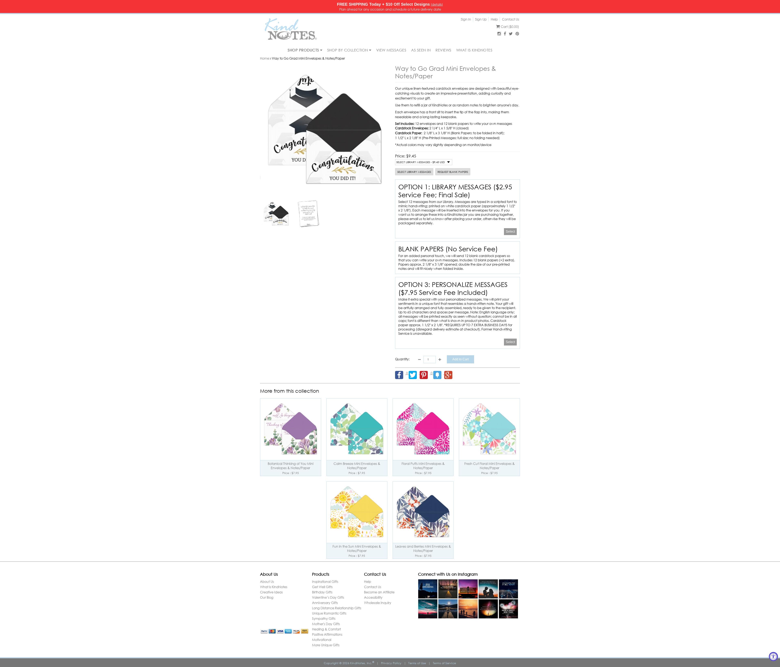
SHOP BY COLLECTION (348, 50)
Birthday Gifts (322, 592)
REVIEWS (443, 50)
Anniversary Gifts (325, 603)
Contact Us (510, 19)
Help (494, 19)
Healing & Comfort (326, 629)
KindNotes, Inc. (362, 663)
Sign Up (481, 19)
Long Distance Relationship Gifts (336, 608)
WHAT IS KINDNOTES (474, 50)
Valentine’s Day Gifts (328, 597)
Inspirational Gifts (325, 581)
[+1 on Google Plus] (449, 373)
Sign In (466, 19)
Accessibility (373, 597)
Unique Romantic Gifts (329, 613)
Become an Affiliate (379, 592)
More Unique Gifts (325, 645)
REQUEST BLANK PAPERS (453, 172)
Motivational (321, 640)
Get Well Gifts (322, 587)
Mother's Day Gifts (326, 624)
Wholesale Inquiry (377, 603)
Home (264, 58)
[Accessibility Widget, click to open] (773, 656)
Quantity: (402, 359)
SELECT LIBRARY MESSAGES (414, 172)
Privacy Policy (391, 663)
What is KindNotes (273, 587)
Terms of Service (444, 663)
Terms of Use (417, 663)
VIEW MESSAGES (391, 50)
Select (510, 231)
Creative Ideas (271, 592)
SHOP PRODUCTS (304, 50)
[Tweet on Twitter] (414, 373)
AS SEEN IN (421, 50)
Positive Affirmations (327, 634)
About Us (267, 581)
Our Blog (266, 597)
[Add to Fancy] (438, 373)
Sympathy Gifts (323, 618)
